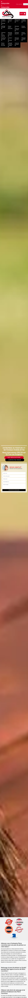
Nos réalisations (14, 457)
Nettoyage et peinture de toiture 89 (10, 34)
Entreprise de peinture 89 (24, 21)
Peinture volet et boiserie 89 (10, 27)
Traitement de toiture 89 (10, 21)
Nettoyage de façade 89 (17, 39)
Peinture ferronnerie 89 (24, 33)
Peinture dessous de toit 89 (3, 44)
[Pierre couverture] (8, 13)
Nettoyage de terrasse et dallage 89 (10, 45)
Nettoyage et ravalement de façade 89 (17, 28)
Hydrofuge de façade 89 (3, 27)
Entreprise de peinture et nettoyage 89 (3, 22)
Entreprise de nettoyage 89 (10, 39)
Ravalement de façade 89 (3, 39)
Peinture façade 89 (23, 27)
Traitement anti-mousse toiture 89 (3, 34)
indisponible (5, 3)
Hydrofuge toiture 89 (17, 33)
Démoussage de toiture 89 (17, 21)
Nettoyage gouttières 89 (24, 39)
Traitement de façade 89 (17, 44)
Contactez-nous (14, 460)
